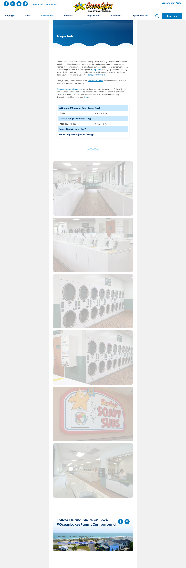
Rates (28, 15)
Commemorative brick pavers (69, 89)
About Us (116, 15)
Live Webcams (51, 4)
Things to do (92, 15)
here (86, 97)
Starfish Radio (36, 4)
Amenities (46, 15)
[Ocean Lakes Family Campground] (93, 6)
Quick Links (139, 15)
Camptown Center (95, 81)
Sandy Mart (96, 69)
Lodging (8, 15)
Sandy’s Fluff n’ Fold (96, 75)
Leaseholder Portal (172, 3)
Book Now (172, 16)
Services (68, 15)
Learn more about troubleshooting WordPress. (76, 542)
